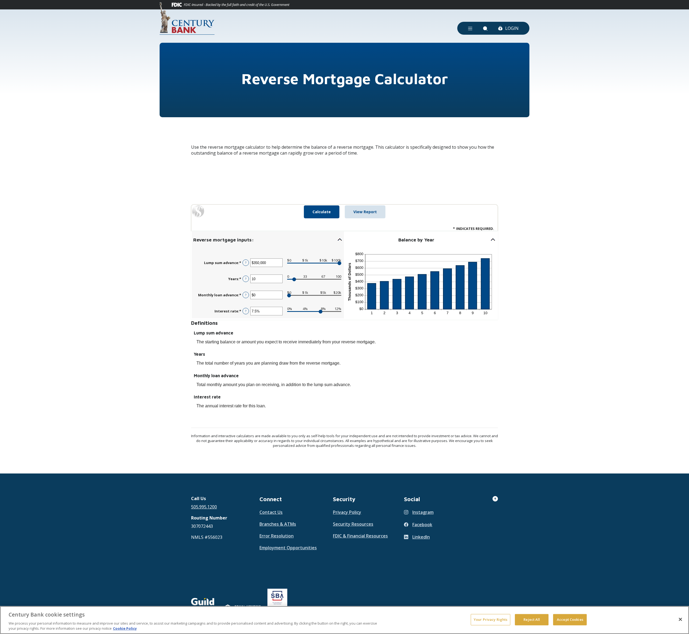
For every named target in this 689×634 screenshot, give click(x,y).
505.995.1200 (204, 507)
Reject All (531, 619)
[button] (268, 239)
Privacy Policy (347, 512)
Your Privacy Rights (490, 619)
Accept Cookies (570, 619)
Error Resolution (276, 536)
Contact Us (271, 512)
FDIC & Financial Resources (360, 536)
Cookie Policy (125, 628)
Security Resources (353, 524)
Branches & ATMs (277, 524)
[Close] (680, 619)
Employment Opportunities (288, 548)
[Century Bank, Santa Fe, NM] (187, 18)
